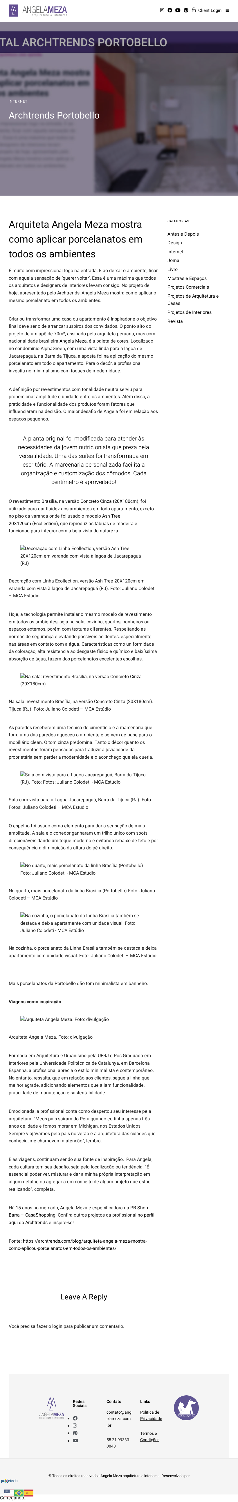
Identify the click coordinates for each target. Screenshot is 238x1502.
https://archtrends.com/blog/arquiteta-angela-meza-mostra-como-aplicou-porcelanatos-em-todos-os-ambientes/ (78, 1245)
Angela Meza (73, 341)
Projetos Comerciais (188, 287)
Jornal (174, 260)
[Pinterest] (187, 10)
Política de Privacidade (151, 1415)
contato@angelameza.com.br (119, 1418)
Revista (175, 321)
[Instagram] (163, 10)
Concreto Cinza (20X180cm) (109, 501)
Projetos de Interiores (189, 312)
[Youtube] (179, 10)
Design (174, 242)
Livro (172, 269)
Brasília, (50, 501)
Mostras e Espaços (187, 278)
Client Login (209, 10)
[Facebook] (170, 10)
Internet (18, 101)
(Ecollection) (45, 523)
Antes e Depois (183, 234)
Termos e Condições (149, 1436)
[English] (9, 1493)
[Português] (19, 1493)
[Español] (29, 1493)
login (57, 1326)
